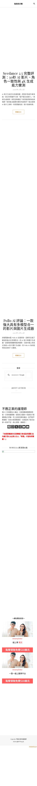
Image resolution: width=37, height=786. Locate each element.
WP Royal (21, 742)
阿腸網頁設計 (33, 747)
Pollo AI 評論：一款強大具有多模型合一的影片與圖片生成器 (18, 324)
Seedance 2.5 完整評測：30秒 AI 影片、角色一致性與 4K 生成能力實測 (18, 79)
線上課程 (5, 654)
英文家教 (5, 623)
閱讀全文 (18, 112)
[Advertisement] (18, 31)
